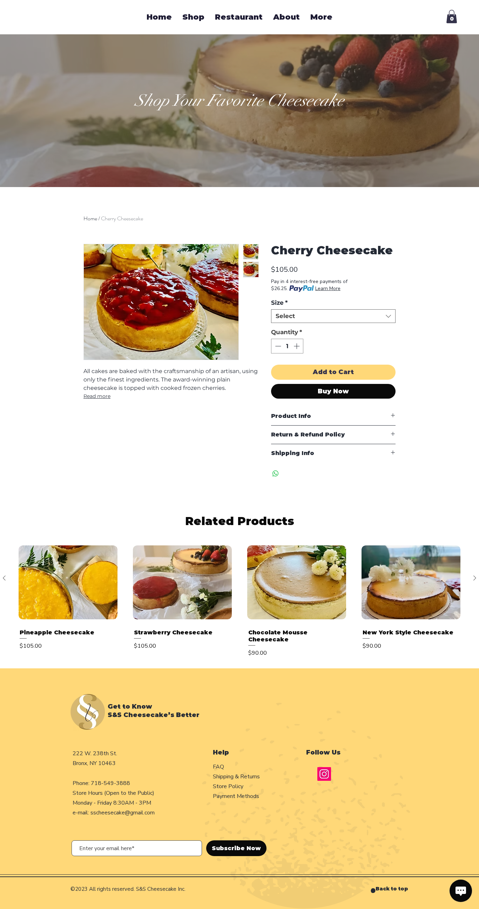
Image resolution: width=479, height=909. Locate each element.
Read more (96, 396)
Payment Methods (237, 796)
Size (279, 302)
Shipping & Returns (237, 776)
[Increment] (297, 346)
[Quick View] (68, 582)
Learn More (327, 288)
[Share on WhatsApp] (275, 473)
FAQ (218, 767)
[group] (239, 602)
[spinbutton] (287, 346)
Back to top (392, 889)
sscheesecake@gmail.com (122, 813)
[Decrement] (277, 346)
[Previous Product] (4, 578)
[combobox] (333, 316)
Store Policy (228, 786)
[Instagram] (324, 774)
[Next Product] (475, 578)
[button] (451, 16)
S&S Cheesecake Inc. (160, 889)
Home (90, 218)
